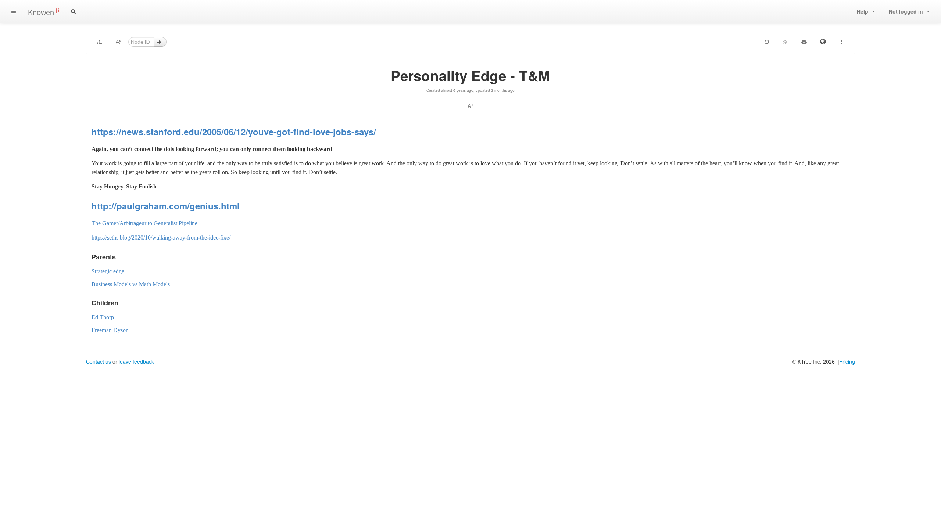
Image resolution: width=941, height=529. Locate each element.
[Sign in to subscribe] (785, 41)
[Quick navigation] (118, 41)
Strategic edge (108, 271)
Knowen (43, 12)
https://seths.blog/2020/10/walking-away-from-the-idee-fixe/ (161, 237)
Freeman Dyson (110, 330)
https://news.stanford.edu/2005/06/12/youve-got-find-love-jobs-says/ (234, 131)
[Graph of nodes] (99, 41)
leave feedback (136, 361)
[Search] (73, 11)
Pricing (847, 361)
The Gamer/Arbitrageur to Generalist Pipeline (144, 223)
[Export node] (804, 41)
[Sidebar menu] (13, 11)
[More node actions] (841, 41)
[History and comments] (766, 41)
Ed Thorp (103, 317)
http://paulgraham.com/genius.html (166, 205)
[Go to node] (160, 42)
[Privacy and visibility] (823, 41)
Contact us (98, 361)
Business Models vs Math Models (131, 284)
